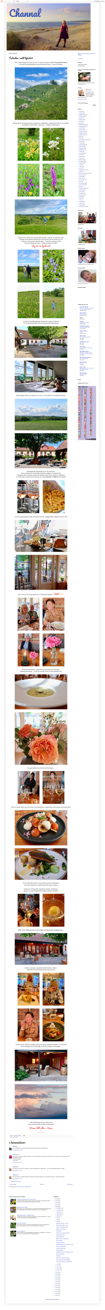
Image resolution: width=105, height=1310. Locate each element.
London (81, 166)
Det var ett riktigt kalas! (61, 1246)
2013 (56, 1287)
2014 (56, 1285)
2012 (56, 1289)
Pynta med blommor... (22, 1223)
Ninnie (14, 1146)
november (58, 1210)
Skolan (80, 191)
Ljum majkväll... (59, 1240)
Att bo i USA (82, 346)
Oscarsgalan (82, 179)
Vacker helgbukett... (60, 1254)
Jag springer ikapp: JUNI (85, 327)
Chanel (80, 128)
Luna (80, 168)
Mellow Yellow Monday (84, 173)
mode (80, 176)
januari (58, 1269)
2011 (56, 1291)
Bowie (80, 123)
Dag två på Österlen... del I (62, 1225)
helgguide (81, 149)
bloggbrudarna (82, 114)
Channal (25, 13)
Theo (80, 198)
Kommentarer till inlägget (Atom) (24, 1186)
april (57, 1264)
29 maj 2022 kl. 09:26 (17, 1150)
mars (57, 1266)
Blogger (57, 1299)
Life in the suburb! (84, 306)
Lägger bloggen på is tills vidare (86, 347)
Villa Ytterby (82, 335)
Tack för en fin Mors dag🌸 (62, 1227)
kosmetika (81, 161)
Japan (80, 158)
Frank (80, 143)
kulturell (81, 163)
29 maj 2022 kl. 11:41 (17, 1170)
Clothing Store (82, 131)
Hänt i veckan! (83, 312)
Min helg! (58, 1255)
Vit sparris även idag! (61, 1248)
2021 (56, 1272)
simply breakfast (82, 188)
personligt (81, 183)
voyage (16, 1137)
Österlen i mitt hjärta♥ (61, 1229)
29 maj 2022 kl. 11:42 (17, 1178)
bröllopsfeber (82, 126)
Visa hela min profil (82, 99)
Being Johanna (83, 362)
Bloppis (81, 118)
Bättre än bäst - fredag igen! (62, 1238)
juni (57, 1219)
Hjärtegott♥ (58, 1231)
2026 (56, 1199)
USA (80, 200)
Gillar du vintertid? (21, 1231)
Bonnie (80, 121)
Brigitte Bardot (82, 124)
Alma (80, 111)
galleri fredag (82, 144)
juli (57, 1217)
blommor (81, 116)
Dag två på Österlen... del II (62, 1223)
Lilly (80, 164)
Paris (80, 181)
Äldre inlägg (70, 1184)
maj (57, 1221)
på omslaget (82, 184)
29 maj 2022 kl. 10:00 (17, 1162)
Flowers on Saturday (83, 139)
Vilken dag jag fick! (60, 1242)
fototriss (81, 141)
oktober (58, 1212)
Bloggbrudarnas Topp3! (84, 322)
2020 (56, 1274)
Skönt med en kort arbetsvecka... (63, 1233)
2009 (56, 1295)
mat (13, 1137)
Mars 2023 (82, 342)
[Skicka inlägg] (24, 1135)
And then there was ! (84, 341)
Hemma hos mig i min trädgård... (63, 1259)
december (58, 1208)
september (58, 1214)
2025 (56, 1200)
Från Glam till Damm (84, 326)
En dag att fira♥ (59, 1250)
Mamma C (15, 1154)
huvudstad (81, 153)
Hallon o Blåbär (83, 330)
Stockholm (81, 195)
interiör (80, 156)
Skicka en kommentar (16, 1181)
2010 (56, 1293)
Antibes (81, 113)
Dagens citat (82, 134)
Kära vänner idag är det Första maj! (64, 1261)
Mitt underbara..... (84, 373)
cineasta (81, 129)
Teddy (80, 196)
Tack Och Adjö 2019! (84, 358)
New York (81, 178)
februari (58, 1268)
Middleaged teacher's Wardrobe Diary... (65, 1244)
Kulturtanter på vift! (60, 1234)
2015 (56, 1283)
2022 (56, 1206)
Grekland (81, 146)
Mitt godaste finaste (84, 351)
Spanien (81, 193)
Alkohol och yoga (83, 374)
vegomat (81, 201)
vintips (80, 203)
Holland (81, 151)
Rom (80, 186)
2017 (56, 1279)
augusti (58, 1215)
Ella (80, 136)
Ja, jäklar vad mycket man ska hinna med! (26, 1199)
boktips (80, 119)
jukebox (81, 159)
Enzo (80, 138)
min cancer (81, 174)
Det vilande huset (83, 314)
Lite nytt (81, 332)
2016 (56, 1281)
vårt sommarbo (82, 206)
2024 (56, 1202)
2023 (56, 1204)
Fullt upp (81, 363)
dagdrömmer (82, 133)
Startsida (42, 1184)
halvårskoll (81, 148)
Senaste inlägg (12, 1184)
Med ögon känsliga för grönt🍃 (63, 1257)
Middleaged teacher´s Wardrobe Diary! (25, 1215)
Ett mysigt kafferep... (60, 1236)
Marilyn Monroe (82, 169)
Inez (80, 154)
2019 (56, 1276)
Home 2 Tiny (82, 367)
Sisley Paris (81, 190)
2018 (56, 1278)
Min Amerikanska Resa (85, 357)
